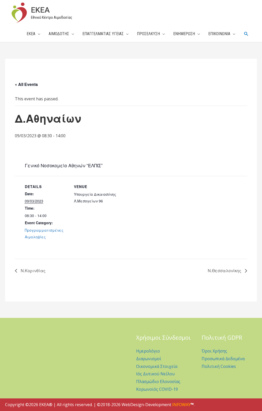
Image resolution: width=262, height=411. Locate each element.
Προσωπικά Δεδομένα (223, 358)
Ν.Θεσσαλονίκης (225, 270)
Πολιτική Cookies (219, 366)
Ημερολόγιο (148, 351)
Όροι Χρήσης (214, 351)
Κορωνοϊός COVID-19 (157, 389)
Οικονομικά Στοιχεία (156, 366)
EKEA (40, 9)
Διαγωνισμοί (148, 358)
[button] (246, 34)
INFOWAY (181, 404)
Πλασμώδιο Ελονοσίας (158, 381)
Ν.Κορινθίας (33, 270)
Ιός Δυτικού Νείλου (155, 374)
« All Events (26, 84)
